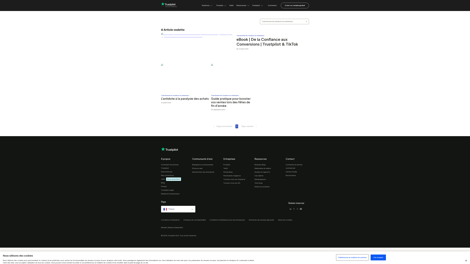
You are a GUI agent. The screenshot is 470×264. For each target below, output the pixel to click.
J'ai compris (378, 257)
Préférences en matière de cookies (352, 257)
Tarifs (231, 5)
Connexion (272, 5)
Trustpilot (256, 5)
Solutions (206, 5)
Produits (219, 5)
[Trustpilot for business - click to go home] (169, 5)
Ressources (241, 5)
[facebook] (294, 209)
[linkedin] (290, 209)
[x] (297, 209)
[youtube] (301, 209)
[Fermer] (466, 260)
